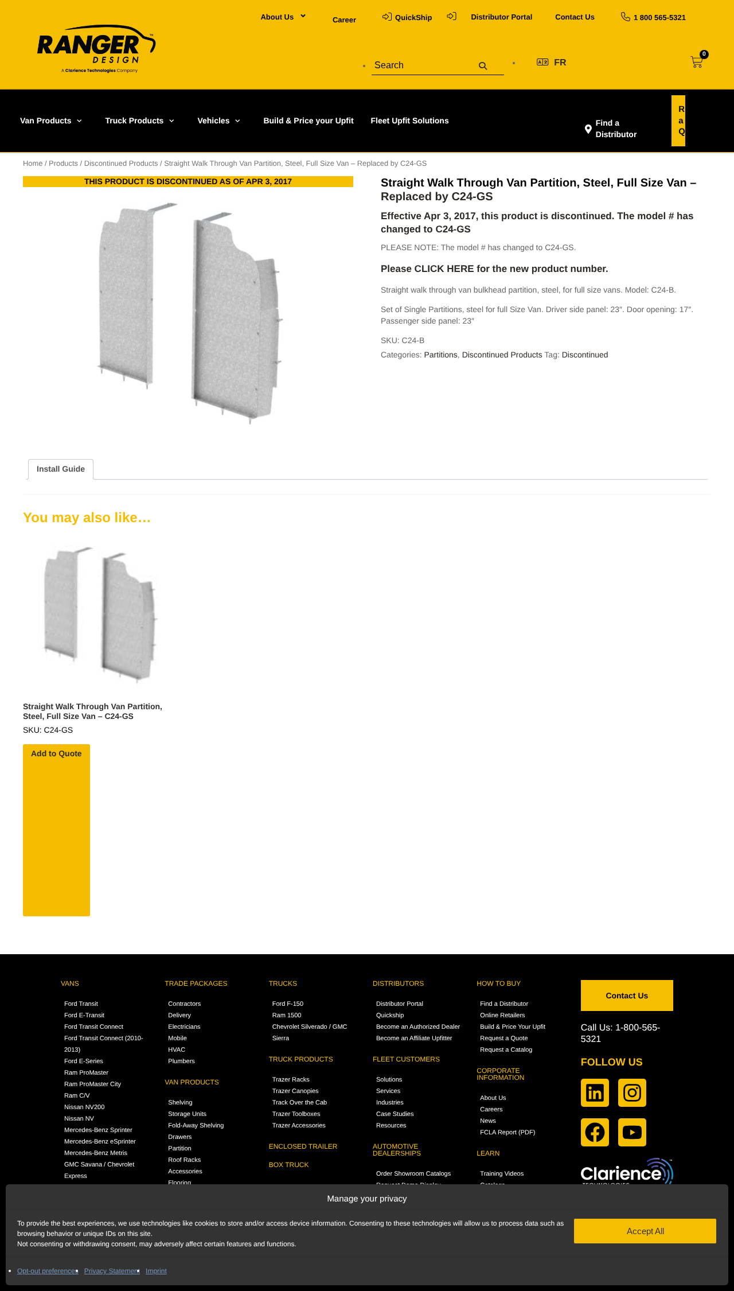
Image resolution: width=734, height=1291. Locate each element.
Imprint (156, 1271)
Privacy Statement (112, 1271)
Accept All (645, 1231)
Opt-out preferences (48, 1271)
